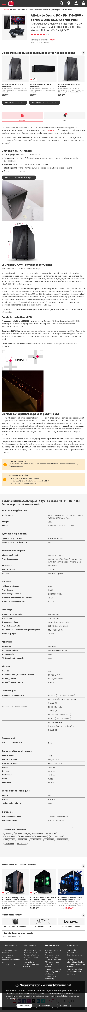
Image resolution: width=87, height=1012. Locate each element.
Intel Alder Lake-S (55, 555)
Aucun (51, 633)
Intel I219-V (55, 675)
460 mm (52, 771)
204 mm (51, 767)
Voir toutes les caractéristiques (19, 177)
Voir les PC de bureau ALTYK (44, 102)
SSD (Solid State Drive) (58, 626)
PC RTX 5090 (21, 843)
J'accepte (24, 1005)
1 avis (47, 34)
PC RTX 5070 (49, 840)
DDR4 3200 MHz (55, 594)
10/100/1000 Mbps (55, 678)
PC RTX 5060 (22, 840)
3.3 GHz (51, 569)
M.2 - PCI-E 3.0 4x (55, 630)
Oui (49, 542)
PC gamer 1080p (21, 833)
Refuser (63, 1006)
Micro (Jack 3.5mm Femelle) (63, 695)
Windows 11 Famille (56, 538)
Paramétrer (44, 1006)
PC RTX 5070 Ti (62, 840)
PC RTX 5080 (9, 843)
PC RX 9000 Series (56, 836)
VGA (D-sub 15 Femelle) (61, 718)
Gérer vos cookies (74, 969)
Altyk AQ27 (53, 130)
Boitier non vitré (55, 763)
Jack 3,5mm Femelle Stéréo (63, 726)
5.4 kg (50, 779)
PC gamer (8, 833)
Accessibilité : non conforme (74, 972)
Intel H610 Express (55, 573)
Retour (6, 9)
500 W (51, 782)
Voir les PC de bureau (14, 102)
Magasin (70, 2)
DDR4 (50, 590)
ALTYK (50, 522)
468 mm (52, 775)
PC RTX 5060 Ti (35, 840)
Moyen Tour (53, 759)
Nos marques (72, 952)
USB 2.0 (54, 711)
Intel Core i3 (53, 565)
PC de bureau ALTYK (43, 926)
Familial (51, 799)
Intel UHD (52, 646)
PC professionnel (25, 836)
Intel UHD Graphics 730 (58, 650)
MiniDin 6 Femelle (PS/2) (61, 714)
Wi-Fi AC (51, 682)
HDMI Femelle (56, 707)
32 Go (50, 598)
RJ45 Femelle (56, 722)
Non (50, 654)
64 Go (51, 601)
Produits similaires (28, 864)
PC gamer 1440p (37, 833)
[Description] (22, 115)
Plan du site (71, 950)
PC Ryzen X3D (10, 840)
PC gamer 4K (51, 833)
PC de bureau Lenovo (71, 926)
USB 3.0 (54, 703)
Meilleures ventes (9, 864)
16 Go (50, 586)
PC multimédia (10, 836)
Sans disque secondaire (59, 622)
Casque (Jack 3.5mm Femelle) (64, 699)
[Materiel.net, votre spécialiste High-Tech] (11, 3)
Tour (50, 756)
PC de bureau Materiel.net (15, 926)
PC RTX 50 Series (41, 836)
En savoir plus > (12, 998)
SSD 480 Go (53, 614)
